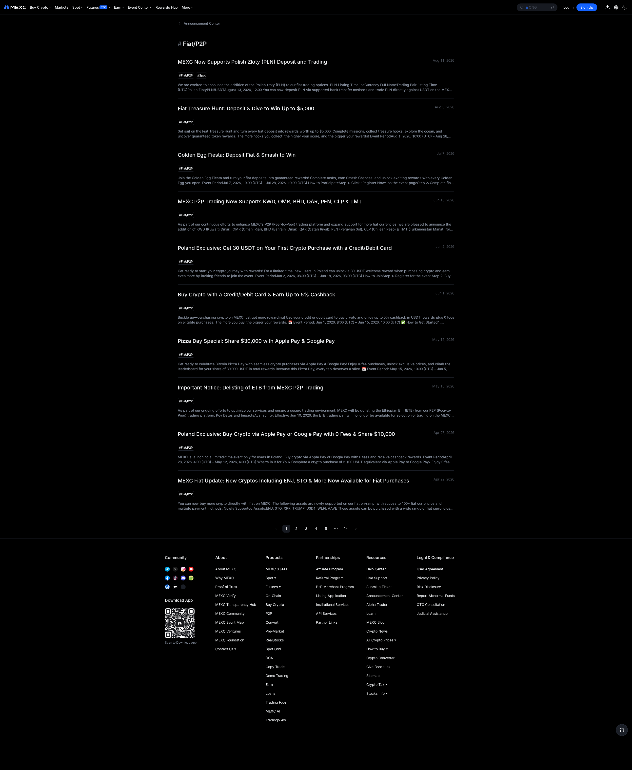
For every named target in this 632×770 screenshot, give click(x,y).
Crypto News (377, 631)
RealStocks (275, 640)
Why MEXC (224, 578)
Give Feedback (378, 667)
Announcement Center (202, 23)
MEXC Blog (375, 622)
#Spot (201, 75)
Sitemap (373, 676)
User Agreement (430, 569)
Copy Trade (275, 667)
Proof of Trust (226, 587)
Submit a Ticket (379, 587)
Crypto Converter (380, 658)
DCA (269, 658)
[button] (622, 730)
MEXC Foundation (229, 640)
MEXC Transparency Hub (235, 604)
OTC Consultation (431, 604)
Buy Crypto (275, 604)
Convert (272, 622)
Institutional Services (332, 604)
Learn (370, 613)
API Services (326, 613)
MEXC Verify (225, 596)
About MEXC (225, 569)
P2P (269, 613)
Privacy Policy (428, 578)
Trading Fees (276, 702)
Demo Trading (277, 676)
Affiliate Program (329, 569)
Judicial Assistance (432, 613)
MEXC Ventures (228, 631)
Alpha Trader (376, 604)
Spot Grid (273, 649)
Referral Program (329, 578)
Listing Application (331, 596)
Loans (270, 693)
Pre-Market (275, 631)
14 (346, 528)
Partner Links (326, 622)
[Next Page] (355, 529)
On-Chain (273, 596)
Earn (269, 684)
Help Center (376, 569)
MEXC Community (230, 613)
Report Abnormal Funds (436, 596)
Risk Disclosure (429, 587)
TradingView (276, 720)
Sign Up (586, 7)
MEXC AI (273, 711)
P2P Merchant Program (335, 587)
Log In (568, 7)
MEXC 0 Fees (276, 569)
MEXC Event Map (229, 622)
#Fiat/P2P (186, 75)
